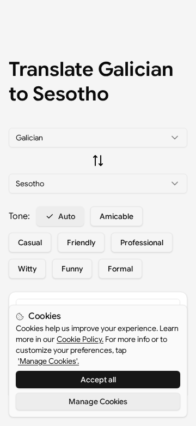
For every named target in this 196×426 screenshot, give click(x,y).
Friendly (81, 242)
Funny (72, 269)
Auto (66, 216)
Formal (120, 269)
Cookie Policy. (80, 339)
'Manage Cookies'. (48, 361)
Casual (30, 242)
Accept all (98, 379)
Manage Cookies (98, 401)
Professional (141, 242)
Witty (27, 269)
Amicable (116, 216)
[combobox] (98, 137)
